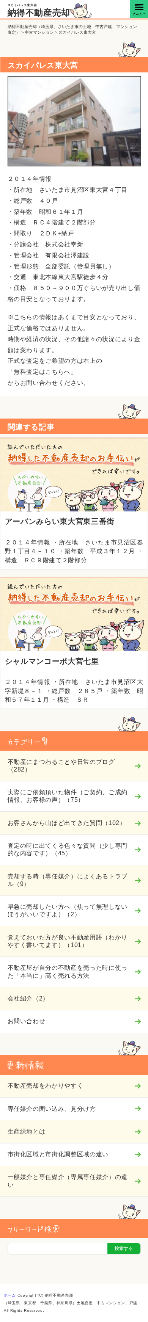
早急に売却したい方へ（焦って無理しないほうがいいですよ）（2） (68, 910)
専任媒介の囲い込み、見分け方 (52, 1109)
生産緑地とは (27, 1131)
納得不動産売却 (39, 12)
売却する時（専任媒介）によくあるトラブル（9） (68, 880)
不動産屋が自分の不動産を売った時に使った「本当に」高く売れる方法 (68, 971)
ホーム (10, 1295)
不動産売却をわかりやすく (45, 1085)
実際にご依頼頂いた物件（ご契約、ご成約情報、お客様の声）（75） (68, 796)
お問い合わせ (27, 1021)
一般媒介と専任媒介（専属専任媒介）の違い (68, 1181)
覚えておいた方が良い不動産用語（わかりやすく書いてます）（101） (68, 941)
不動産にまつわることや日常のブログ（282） (61, 766)
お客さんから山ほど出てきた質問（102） (67, 823)
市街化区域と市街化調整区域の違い (58, 1154)
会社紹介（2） (28, 998)
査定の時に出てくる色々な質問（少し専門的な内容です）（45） (68, 849)
